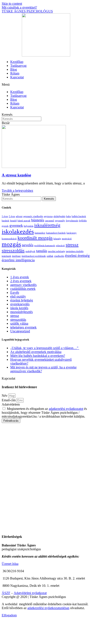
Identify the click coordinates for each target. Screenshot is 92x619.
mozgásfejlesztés (21, 312)
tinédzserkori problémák (34, 256)
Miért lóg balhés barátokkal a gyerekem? (37, 355)
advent (19, 216)
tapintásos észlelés (74, 251)
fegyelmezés (72, 220)
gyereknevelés (20, 304)
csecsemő (49, 220)
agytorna (48, 216)
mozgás (11, 244)
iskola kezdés (19, 308)
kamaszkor (40, 233)
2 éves (12, 216)
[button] (46, 85)
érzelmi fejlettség (21, 300)
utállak (50, 256)
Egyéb (14, 292)
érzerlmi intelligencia (18, 260)
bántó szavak (24, 220)
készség (57, 238)
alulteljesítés (59, 216)
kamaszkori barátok (56, 233)
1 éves (5, 216)
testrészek (6, 256)
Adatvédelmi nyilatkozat (30, 593)
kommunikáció (9, 238)
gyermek (16, 225)
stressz (72, 244)
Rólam (14, 73)
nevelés (27, 245)
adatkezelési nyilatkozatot (66, 409)
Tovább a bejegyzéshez (17, 190)
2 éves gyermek (20, 281)
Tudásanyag (18, 65)
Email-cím (9, 400)
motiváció (67, 238)
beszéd (13, 220)
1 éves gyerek (19, 277)
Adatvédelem (11, 404)
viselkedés (59, 256)
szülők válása (19, 323)
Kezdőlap (16, 62)
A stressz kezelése (16, 175)
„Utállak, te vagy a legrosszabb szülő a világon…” (44, 348)
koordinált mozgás (35, 237)
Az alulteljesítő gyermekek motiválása (35, 352)
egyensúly (60, 220)
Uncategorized (20, 331)
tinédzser (16, 256)
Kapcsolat (17, 77)
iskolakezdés (18, 231)
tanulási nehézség (56, 251)
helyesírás (28, 226)
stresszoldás (13, 250)
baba (68, 216)
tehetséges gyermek (23, 327)
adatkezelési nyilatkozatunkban (48, 608)
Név (5, 395)
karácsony (72, 233)
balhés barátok (79, 216)
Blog (13, 69)
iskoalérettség (47, 225)
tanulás (41, 251)
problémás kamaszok (44, 245)
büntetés (37, 220)
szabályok (30, 251)
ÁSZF (6, 593)
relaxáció (60, 245)
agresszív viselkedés (33, 216)
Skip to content (12, 3)
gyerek (5, 226)
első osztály (18, 296)
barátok (5, 220)
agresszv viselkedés (23, 285)
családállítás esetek (23, 288)
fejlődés (83, 220)
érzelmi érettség (77, 255)
